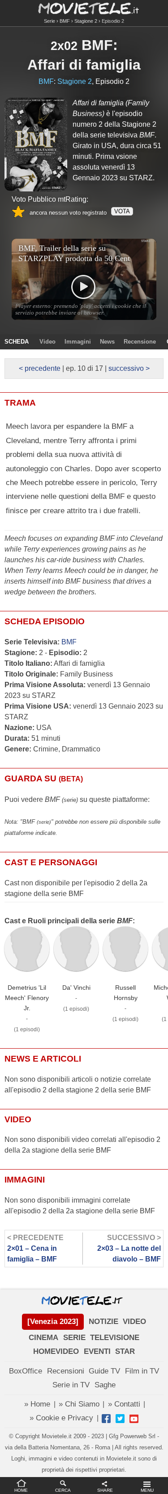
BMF (65, 21)
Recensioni (65, 1371)
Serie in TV (71, 1385)
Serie (49, 21)
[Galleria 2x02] (35, 144)
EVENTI (97, 1351)
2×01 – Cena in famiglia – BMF (35, 1248)
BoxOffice (25, 1371)
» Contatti (124, 1404)
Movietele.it (84, 8)
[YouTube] (133, 1418)
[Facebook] (106, 1418)
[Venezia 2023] (52, 1321)
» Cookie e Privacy (61, 1418)
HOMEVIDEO (56, 1351)
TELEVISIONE (114, 1337)
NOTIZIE (103, 1321)
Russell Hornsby (126, 992)
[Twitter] (120, 1418)
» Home (37, 1404)
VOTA (122, 211)
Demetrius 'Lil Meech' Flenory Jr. (27, 998)
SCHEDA (16, 341)
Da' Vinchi (76, 987)
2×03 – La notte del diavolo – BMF (129, 1248)
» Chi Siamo (79, 1404)
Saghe (105, 1385)
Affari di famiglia (84, 65)
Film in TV (142, 1371)
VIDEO (134, 1321)
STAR (125, 1351)
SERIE (74, 1337)
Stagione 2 (85, 21)
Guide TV (104, 1371)
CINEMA (43, 1337)
